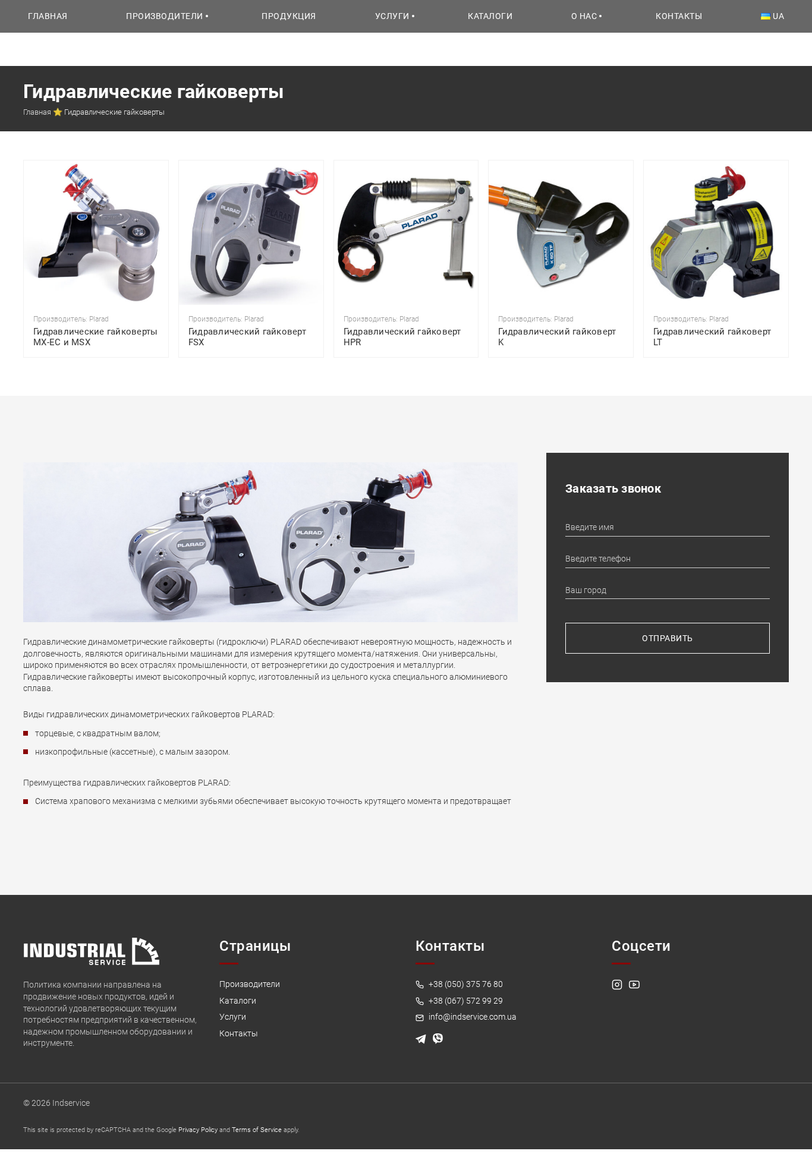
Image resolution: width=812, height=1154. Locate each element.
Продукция (289, 16)
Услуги (392, 16)
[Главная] (91, 951)
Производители (164, 16)
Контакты (679, 16)
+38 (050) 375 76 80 (465, 984)
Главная (48, 16)
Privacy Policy (198, 1130)
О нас (584, 16)
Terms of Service (257, 1130)
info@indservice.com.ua (472, 1016)
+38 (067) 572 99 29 (465, 1000)
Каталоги (490, 16)
